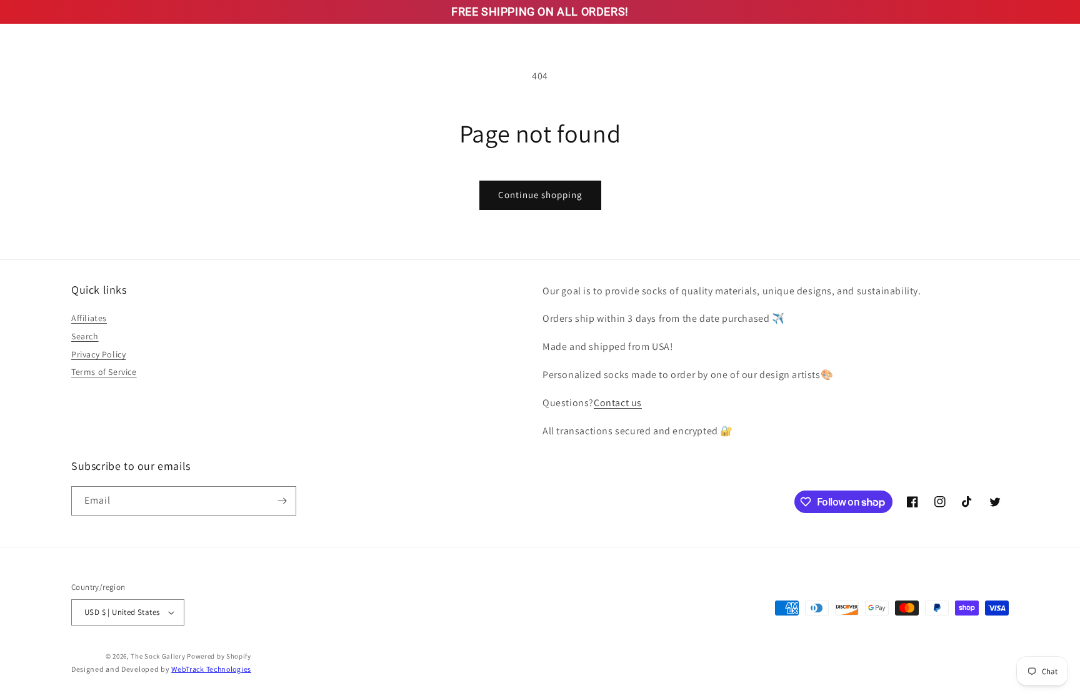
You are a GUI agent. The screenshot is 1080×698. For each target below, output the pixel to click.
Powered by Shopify (219, 656)
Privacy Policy (98, 354)
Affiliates (89, 318)
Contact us (618, 402)
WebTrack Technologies (211, 669)
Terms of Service (104, 371)
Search (85, 336)
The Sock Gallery (158, 656)
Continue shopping (540, 195)
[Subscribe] (282, 501)
